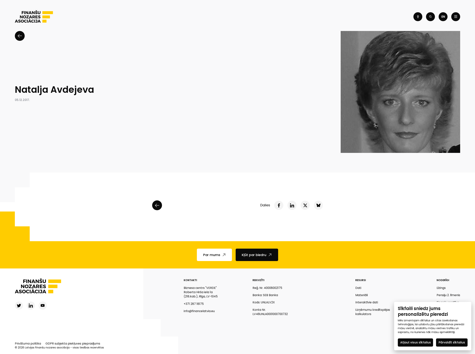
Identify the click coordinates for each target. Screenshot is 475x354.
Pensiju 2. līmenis (448, 295)
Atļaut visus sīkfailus (415, 342)
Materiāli (361, 295)
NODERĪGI (443, 280)
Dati (358, 288)
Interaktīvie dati (366, 302)
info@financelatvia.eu (199, 311)
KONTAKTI (190, 280)
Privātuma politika (28, 343)
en (443, 16)
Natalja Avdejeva (54, 89)
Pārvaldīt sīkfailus (452, 342)
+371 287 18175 (194, 304)
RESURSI (360, 280)
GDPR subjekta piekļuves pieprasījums (72, 343)
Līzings (441, 288)
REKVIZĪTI (258, 280)
